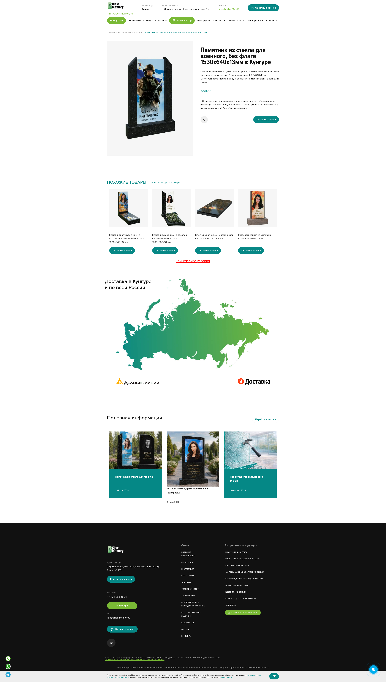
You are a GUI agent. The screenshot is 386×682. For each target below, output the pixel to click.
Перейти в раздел (265, 419)
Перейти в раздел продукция (165, 183)
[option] (150, 98)
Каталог (162, 20)
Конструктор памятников (211, 20)
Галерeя (185, 629)
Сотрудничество (190, 589)
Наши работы (237, 20)
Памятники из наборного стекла (242, 559)
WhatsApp (122, 605)
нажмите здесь (225, 677)
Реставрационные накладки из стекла (245, 579)
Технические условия (193, 261)
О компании (134, 20)
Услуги (149, 20)
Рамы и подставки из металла (240, 599)
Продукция (116, 20)
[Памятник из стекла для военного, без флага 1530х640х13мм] (193, 324)
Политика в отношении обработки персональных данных (135, 660)
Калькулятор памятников (244, 613)
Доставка (186, 582)
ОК (274, 676)
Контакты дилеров (121, 579)
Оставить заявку (266, 119)
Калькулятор (184, 20)
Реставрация (187, 569)
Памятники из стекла (236, 552)
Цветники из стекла (235, 592)
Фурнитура (231, 605)
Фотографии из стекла (237, 565)
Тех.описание (188, 596)
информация (255, 20)
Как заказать (188, 576)
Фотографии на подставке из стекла (244, 572)
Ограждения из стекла (236, 585)
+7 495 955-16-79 (228, 9)
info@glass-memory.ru (120, 13)
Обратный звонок (265, 7)
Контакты (271, 20)
